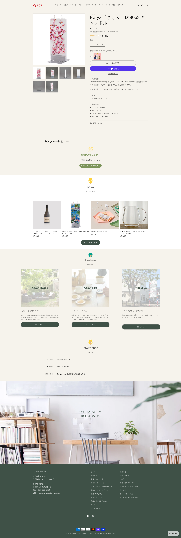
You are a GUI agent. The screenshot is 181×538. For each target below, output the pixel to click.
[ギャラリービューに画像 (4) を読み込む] (79, 73)
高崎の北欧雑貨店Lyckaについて (102, 501)
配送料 (95, 31)
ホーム (93, 472)
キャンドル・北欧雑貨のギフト (101, 486)
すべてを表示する (90, 242)
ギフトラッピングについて (129, 486)
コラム (93, 505)
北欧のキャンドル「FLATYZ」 (101, 490)
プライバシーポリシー (127, 494)
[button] (138, 5)
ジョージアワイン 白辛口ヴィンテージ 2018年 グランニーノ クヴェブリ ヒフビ (46, 232)
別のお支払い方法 (113, 73)
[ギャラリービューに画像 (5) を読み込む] (39, 86)
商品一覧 (94, 475)
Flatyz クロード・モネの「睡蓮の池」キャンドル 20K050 (75, 232)
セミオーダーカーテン (98, 483)
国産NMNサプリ (96, 494)
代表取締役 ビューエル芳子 (43, 479)
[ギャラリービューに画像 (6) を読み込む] (52, 86)
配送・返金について (127, 483)
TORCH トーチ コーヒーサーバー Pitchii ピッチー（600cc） (133, 232)
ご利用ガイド (124, 479)
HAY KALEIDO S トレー (99, 231)
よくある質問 (95, 508)
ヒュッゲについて (97, 497)
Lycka (97, 533)
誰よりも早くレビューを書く (90, 166)
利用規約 (123, 490)
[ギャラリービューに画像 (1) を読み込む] (39, 73)
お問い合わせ (124, 475)
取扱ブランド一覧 (97, 479)
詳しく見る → (39, 324)
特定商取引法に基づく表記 (129, 497)
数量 (91, 40)
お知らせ (123, 472)
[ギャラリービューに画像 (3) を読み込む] (65, 73)
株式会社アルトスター (41, 476)
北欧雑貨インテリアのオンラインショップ (83, 533)
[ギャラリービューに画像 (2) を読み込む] (52, 73)
